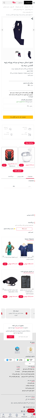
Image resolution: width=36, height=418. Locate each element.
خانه (32, 7)
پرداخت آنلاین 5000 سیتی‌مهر (27, 376)
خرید (21, 165)
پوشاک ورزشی (28, 9)
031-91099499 (31, 399)
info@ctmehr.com (30, 407)
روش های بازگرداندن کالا (14, 376)
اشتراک (10, 337)
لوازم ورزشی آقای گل (26, 100)
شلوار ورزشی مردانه (27, 12)
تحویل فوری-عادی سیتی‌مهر (28, 390)
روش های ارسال (31, 383)
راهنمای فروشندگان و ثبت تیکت (27, 374)
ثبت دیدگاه (24, 229)
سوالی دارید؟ (31, 410)
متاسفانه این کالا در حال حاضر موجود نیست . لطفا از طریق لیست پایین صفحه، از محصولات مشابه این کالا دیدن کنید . (21, 72)
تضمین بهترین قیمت (29, 388)
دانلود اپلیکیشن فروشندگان (28, 371)
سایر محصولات (18, 7)
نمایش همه (18, 171)
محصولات (27, 7)
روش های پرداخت (16, 374)
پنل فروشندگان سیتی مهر (28, 369)
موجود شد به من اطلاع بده (18, 117)
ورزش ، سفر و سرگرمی (7, 7)
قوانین (18, 369)
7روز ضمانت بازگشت (30, 385)
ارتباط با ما (17, 371)
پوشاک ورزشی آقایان (17, 9)
